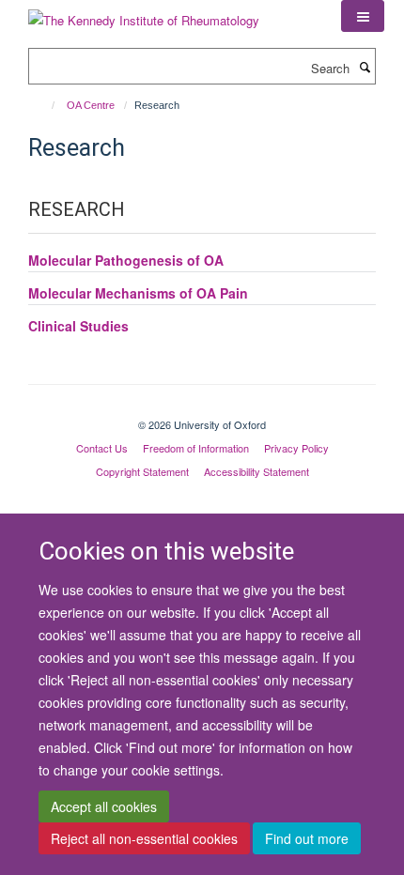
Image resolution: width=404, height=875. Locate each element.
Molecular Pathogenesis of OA (126, 260)
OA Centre (91, 105)
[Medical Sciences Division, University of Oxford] (202, 408)
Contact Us (102, 447)
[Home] (44, 105)
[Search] (364, 66)
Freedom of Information (196, 447)
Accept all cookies (104, 806)
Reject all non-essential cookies (144, 838)
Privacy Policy (296, 447)
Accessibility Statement (256, 471)
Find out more (307, 838)
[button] (362, 16)
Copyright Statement (142, 471)
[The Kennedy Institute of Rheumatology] (143, 14)
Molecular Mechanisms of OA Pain (138, 293)
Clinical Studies (78, 325)
